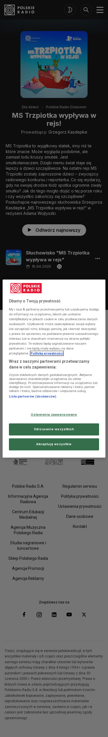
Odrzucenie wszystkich (54, 429)
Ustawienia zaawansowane (54, 414)
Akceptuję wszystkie (54, 444)
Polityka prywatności (47, 353)
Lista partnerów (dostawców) (32, 397)
